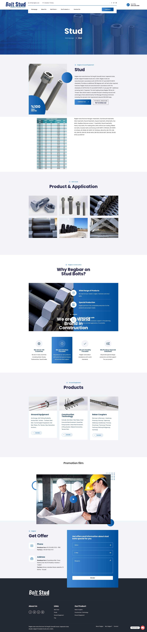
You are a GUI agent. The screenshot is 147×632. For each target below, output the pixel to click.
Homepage (34, 9)
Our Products (65, 9)
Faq (55, 618)
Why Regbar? (108, 626)
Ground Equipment (40, 414)
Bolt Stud (53, 9)
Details (37, 433)
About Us (43, 9)
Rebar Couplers (99, 414)
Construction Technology (68, 415)
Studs (55, 612)
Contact (108, 9)
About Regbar (99, 626)
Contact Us (77, 9)
